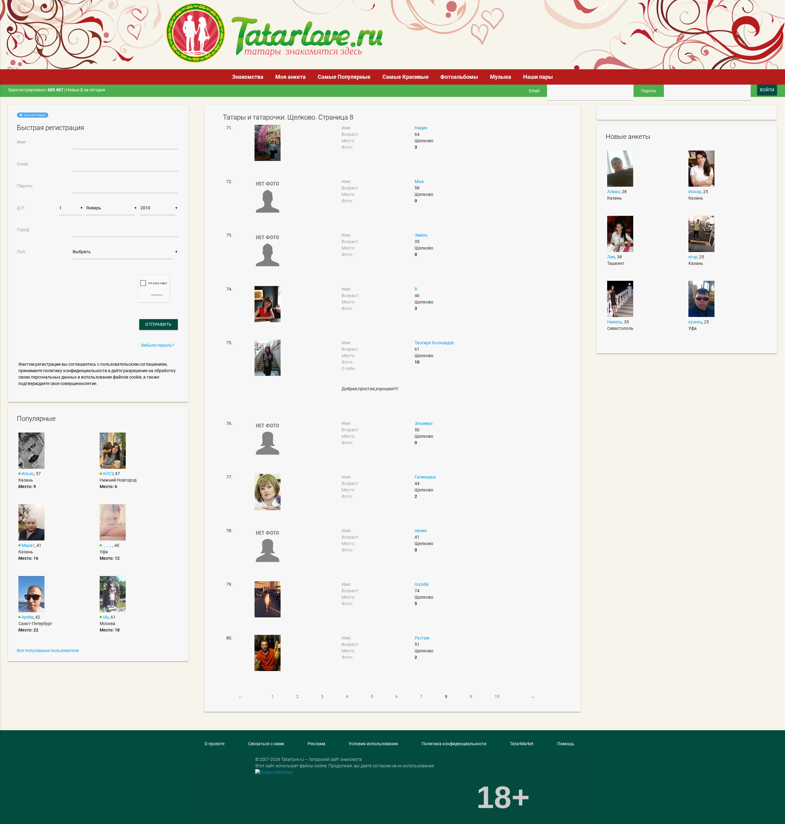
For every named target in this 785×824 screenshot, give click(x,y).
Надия (421, 127)
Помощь (565, 743)
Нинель (614, 321)
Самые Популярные (344, 77)
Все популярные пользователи (48, 650)
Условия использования (373, 743)
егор (692, 256)
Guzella (422, 584)
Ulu (106, 617)
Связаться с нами (266, 743)
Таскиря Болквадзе (434, 342)
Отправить (158, 324)
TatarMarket (522, 743)
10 (497, 696)
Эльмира (424, 423)
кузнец (695, 321)
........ (108, 545)
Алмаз (613, 191)
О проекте (214, 743)
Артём (27, 617)
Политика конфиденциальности (454, 743)
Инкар (694, 191)
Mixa (419, 181)
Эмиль (421, 235)
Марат (28, 545)
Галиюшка (425, 477)
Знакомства (247, 77)
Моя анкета (290, 77)
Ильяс (27, 473)
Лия (611, 256)
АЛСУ (108, 473)
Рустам (422, 637)
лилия (421, 530)
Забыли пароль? (157, 345)
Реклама (316, 743)
